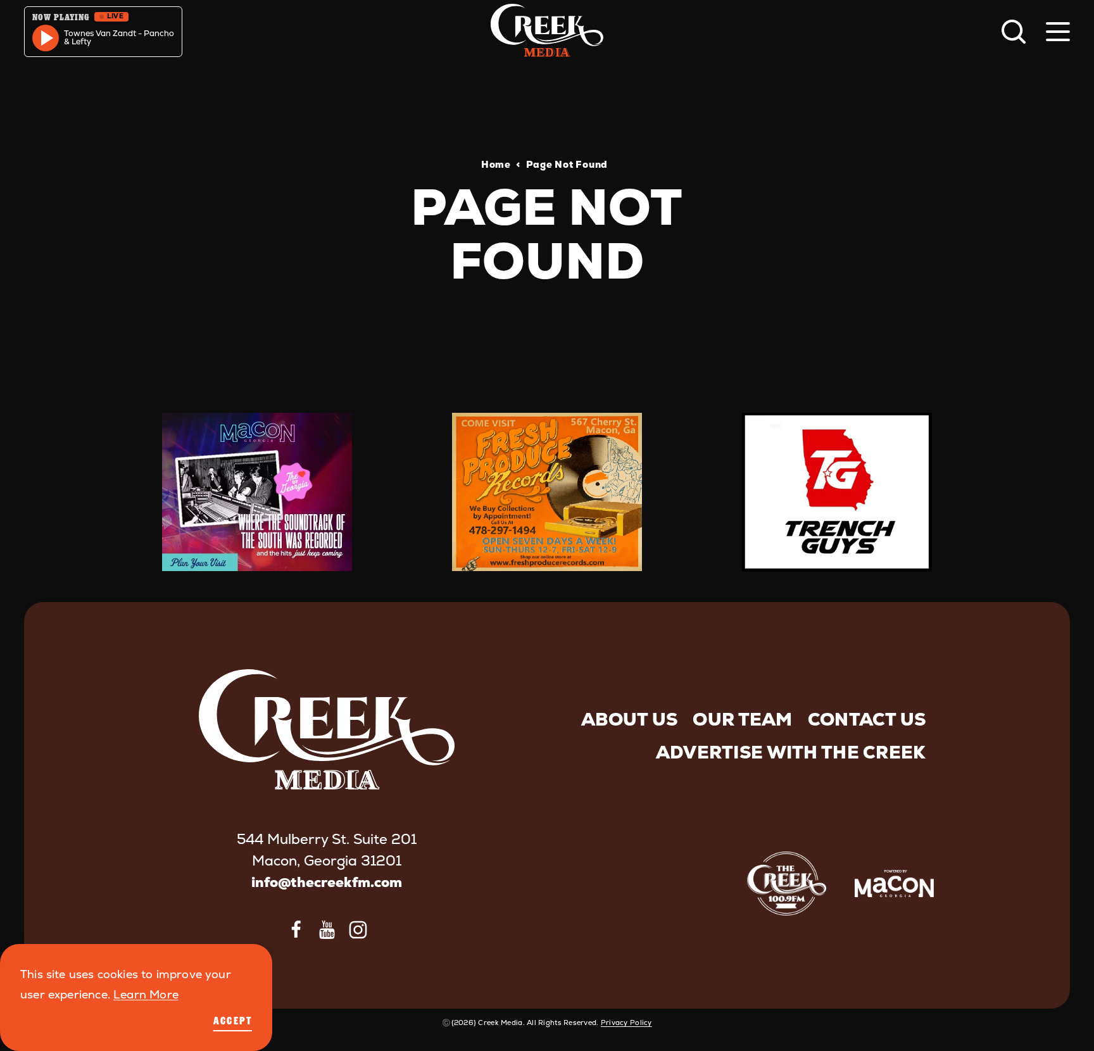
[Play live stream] (45, 38)
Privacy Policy (626, 1022)
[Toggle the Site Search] (1014, 32)
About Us (629, 719)
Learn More (146, 994)
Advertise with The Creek (791, 752)
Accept (232, 1020)
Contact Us (867, 719)
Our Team (742, 719)
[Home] (547, 32)
